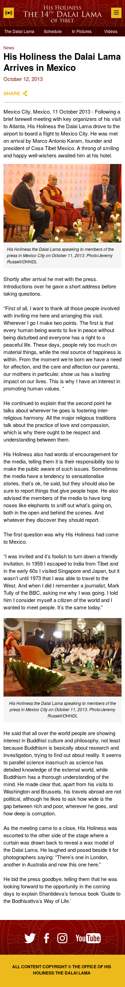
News (8, 47)
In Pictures (82, 31)
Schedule (53, 31)
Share (11, 93)
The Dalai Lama (19, 31)
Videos (110, 31)
